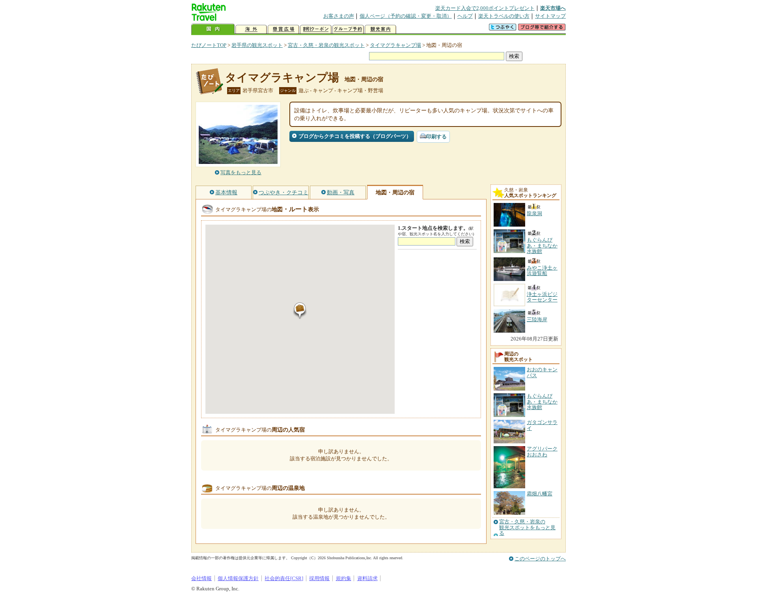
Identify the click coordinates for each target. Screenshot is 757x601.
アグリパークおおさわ (542, 451)
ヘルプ (465, 16)
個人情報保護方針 (238, 578)
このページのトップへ (540, 559)
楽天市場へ (553, 8)
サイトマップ (550, 16)
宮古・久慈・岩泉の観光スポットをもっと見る (527, 527)
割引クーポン (316, 29)
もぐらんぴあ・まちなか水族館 (542, 401)
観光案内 (380, 29)
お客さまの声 (338, 16)
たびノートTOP (208, 45)
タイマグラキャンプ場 (395, 45)
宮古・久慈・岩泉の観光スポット (326, 45)
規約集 (343, 578)
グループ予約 (348, 29)
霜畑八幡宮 (539, 494)
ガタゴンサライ (542, 425)
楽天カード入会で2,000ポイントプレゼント (485, 8)
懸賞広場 (283, 29)
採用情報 (319, 578)
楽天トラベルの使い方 (504, 16)
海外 (251, 29)
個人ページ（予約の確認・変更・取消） (406, 16)
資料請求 (367, 578)
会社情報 (201, 578)
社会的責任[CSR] (284, 578)
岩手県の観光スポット (257, 45)
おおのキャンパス (542, 372)
